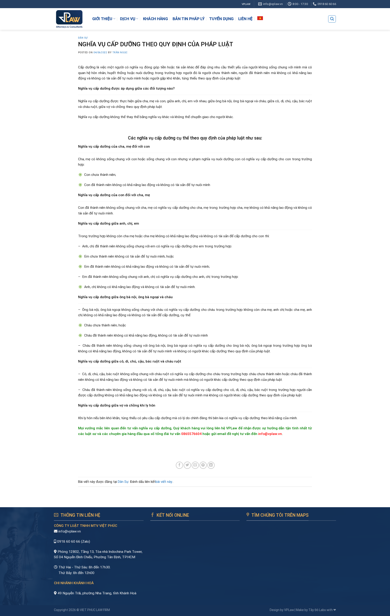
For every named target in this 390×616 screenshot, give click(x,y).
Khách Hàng (155, 19)
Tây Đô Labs (317, 610)
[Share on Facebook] (179, 465)
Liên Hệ (245, 19)
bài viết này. (164, 482)
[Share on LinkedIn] (211, 465)
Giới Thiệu (102, 18)
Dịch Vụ (127, 18)
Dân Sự (83, 37)
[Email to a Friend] (195, 465)
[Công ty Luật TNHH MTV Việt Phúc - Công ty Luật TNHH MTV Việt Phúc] (69, 19)
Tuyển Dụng (221, 19)
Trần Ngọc (120, 52)
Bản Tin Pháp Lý (188, 19)
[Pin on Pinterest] (203, 465)
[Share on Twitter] (187, 465)
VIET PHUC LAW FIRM (95, 610)
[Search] (332, 18)
